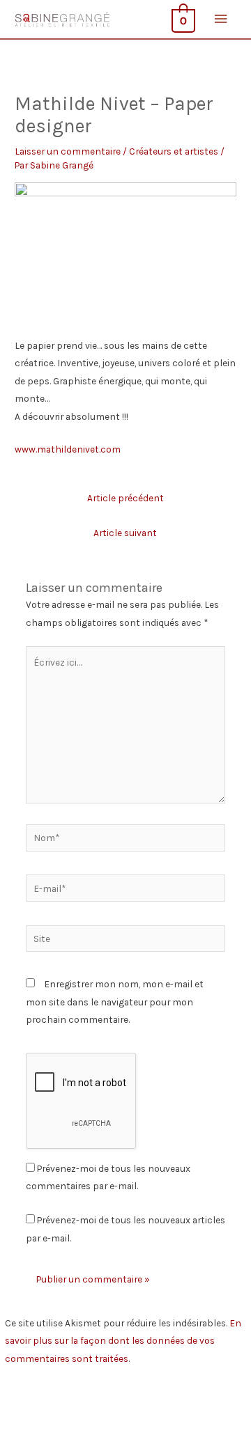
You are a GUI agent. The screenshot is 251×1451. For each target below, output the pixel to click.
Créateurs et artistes (173, 151)
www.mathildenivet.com (68, 449)
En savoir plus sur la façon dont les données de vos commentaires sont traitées (123, 1340)
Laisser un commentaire (68, 151)
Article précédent (125, 497)
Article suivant (125, 532)
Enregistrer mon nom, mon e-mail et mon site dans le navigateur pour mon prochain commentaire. (115, 1001)
